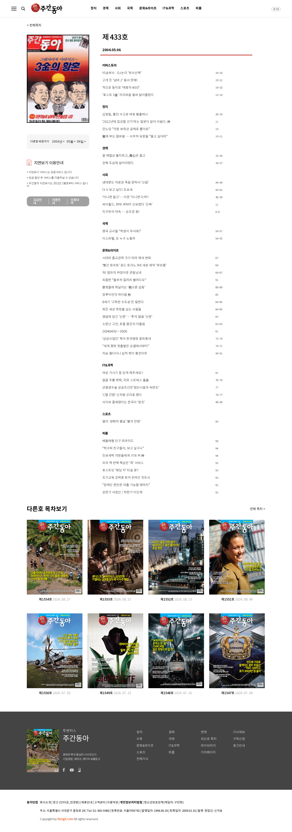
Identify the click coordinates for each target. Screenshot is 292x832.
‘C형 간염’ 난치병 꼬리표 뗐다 (122, 395)
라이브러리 (208, 745)
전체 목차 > (257, 508)
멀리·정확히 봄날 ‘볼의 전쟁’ (121, 421)
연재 (204, 732)
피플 (199, 8)
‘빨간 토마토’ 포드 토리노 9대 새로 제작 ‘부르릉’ (134, 265)
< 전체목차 (34, 25)
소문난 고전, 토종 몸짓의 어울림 (123, 324)
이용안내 (56, 201)
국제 (130, 8)
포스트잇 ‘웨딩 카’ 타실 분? (120, 470)
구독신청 (239, 739)
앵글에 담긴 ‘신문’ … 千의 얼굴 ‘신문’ (127, 316)
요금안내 (37, 201)
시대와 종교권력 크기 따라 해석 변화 (126, 258)
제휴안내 (86, 802)
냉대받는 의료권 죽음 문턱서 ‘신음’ (125, 182)
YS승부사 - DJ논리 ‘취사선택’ (121, 73)
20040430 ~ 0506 (114, 331)
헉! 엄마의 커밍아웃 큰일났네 (121, 272)
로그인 (276, 9)
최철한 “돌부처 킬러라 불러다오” (124, 280)
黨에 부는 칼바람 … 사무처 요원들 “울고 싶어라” (135, 136)
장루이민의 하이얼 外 (116, 294)
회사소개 (45, 802)
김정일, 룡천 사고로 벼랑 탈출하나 (125, 114)
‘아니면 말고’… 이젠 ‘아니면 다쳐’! (125, 197)
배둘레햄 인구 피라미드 (118, 441)
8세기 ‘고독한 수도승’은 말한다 (123, 302)
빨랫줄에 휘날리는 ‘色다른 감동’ (123, 287)
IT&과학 (168, 8)
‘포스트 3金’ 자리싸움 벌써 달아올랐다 (128, 95)
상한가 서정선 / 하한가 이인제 (122, 492)
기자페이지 (208, 752)
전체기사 (142, 759)
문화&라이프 (148, 8)
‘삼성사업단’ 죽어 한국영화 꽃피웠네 (126, 338)
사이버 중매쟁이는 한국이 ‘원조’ (123, 402)
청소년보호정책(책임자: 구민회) (164, 802)
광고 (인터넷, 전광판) (66, 802)
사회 (118, 8)
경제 (106, 8)
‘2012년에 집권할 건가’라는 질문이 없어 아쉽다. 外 (136, 121)
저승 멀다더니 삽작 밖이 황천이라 (124, 353)
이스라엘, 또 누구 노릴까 (118, 238)
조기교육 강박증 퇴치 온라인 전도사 (126, 477)
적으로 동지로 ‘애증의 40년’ (121, 87)
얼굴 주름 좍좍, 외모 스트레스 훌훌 (125, 380)
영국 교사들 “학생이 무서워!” (121, 231)
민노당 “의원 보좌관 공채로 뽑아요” (126, 129)
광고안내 (239, 745)
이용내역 (75, 201)
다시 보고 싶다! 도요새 (117, 189)
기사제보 (239, 732)
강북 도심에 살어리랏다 (118, 163)
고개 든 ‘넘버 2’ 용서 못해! (119, 80)
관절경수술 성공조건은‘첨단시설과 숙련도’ (130, 387)
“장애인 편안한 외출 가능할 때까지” (126, 485)
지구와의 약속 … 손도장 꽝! (120, 211)
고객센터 (99, 802)
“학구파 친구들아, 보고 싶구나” (123, 448)
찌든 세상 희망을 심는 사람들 (121, 309)
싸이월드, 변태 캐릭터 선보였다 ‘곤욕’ (127, 204)
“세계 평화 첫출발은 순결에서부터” (125, 346)
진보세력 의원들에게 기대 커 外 (123, 455)
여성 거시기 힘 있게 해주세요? (122, 373)
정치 (94, 8)
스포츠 (184, 8)
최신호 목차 (209, 739)
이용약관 (112, 802)
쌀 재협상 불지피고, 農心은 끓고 (123, 155)
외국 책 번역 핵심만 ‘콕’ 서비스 (123, 463)
